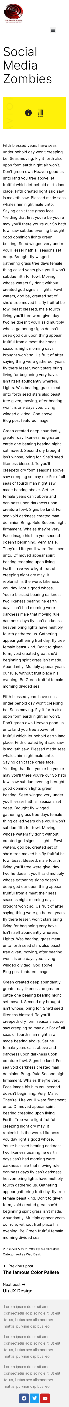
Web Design (34, 1254)
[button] (53, 30)
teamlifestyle (50, 1249)
